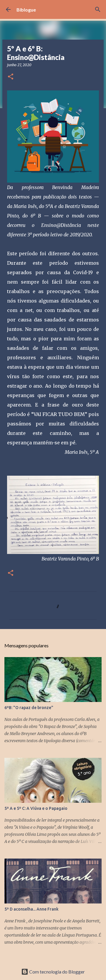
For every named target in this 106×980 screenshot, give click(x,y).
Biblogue (26, 9)
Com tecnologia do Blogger (56, 971)
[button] (10, 77)
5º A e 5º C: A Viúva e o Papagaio (35, 808)
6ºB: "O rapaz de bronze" (28, 707)
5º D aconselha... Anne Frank (31, 909)
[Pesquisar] (97, 9)
